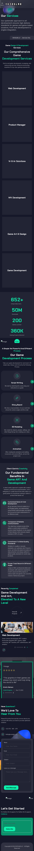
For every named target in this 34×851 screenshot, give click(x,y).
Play (17, 341)
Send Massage (11, 788)
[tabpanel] (17, 637)
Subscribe (9, 829)
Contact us (4, 814)
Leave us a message (10, 768)
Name (5, 742)
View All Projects (17, 612)
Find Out (6, 75)
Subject (6, 759)
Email (5, 751)
